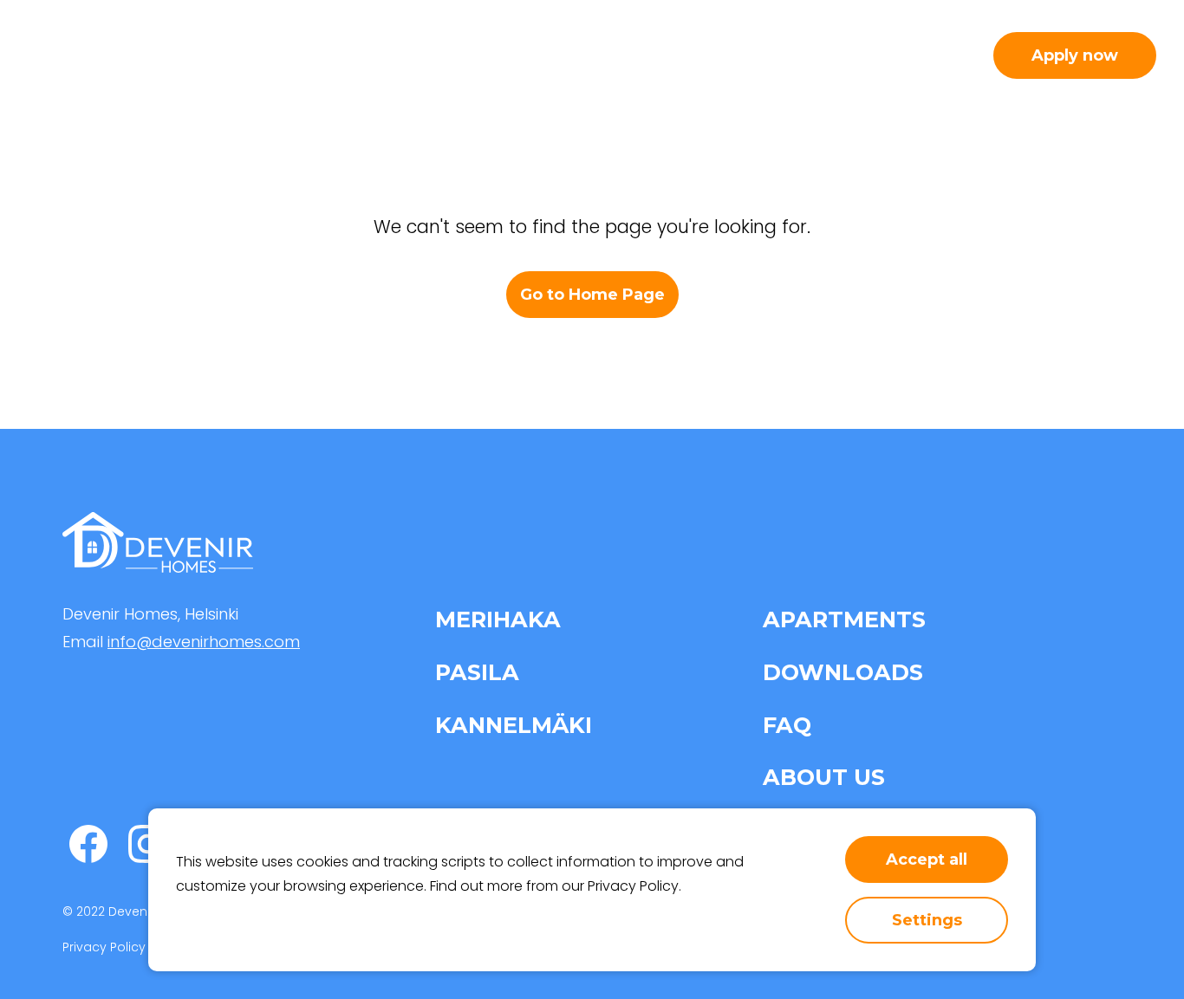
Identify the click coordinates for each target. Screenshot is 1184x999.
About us (804, 55)
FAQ (787, 724)
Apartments (526, 55)
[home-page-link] (120, 55)
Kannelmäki (513, 724)
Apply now (1074, 55)
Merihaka (498, 619)
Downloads (843, 671)
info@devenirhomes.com (203, 641)
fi (958, 54)
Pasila (477, 671)
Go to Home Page (592, 294)
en (920, 54)
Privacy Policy (633, 886)
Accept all (926, 859)
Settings (927, 920)
